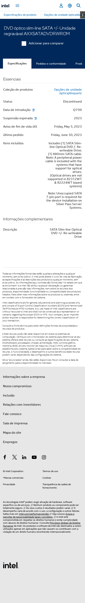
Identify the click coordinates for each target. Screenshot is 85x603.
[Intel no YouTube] (34, 457)
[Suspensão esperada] (35, 118)
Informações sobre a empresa (24, 377)
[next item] (82, 14)
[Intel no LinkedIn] (24, 457)
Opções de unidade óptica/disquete (68, 91)
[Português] (70, 5)
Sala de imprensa (15, 423)
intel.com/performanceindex (34, 513)
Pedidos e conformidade (51, 63)
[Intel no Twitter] (14, 457)
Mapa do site (12, 433)
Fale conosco (12, 414)
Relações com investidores (22, 405)
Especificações (17, 63)
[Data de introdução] (33, 109)
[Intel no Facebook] (4, 457)
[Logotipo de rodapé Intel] (11, 565)
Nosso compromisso (17, 386)
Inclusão (8, 395)
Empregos (10, 442)
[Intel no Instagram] (44, 457)
